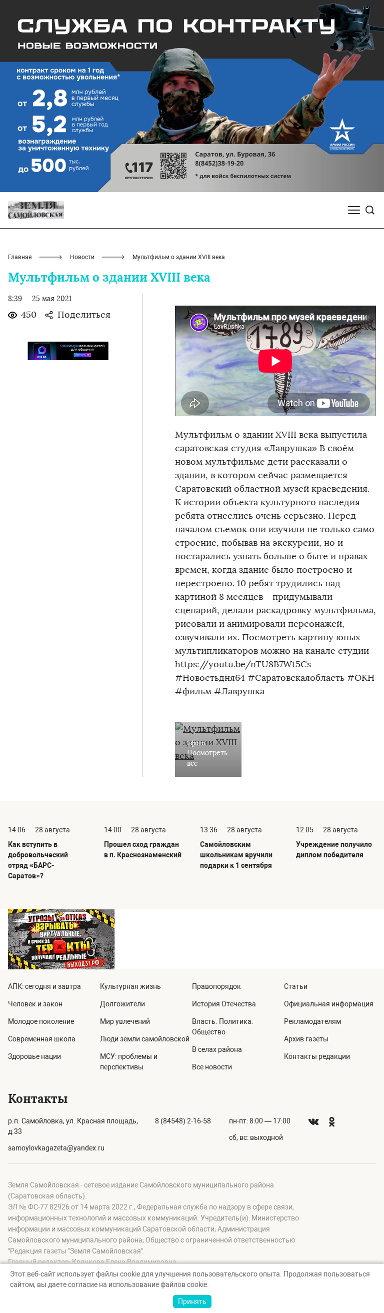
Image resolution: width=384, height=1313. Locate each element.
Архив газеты (306, 1039)
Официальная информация (329, 1004)
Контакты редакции (317, 1056)
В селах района (217, 1049)
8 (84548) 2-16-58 (183, 1121)
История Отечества (224, 1004)
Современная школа (42, 1039)
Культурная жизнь (130, 986)
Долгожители (122, 1004)
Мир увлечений (125, 1021)
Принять (192, 1301)
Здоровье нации (34, 1056)
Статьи (296, 986)
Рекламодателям (312, 1021)
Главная (20, 257)
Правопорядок (216, 986)
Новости (82, 257)
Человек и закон (35, 1004)
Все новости (212, 1067)
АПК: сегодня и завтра (44, 986)
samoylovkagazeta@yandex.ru (56, 1148)
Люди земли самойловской (145, 1039)
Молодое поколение (41, 1021)
